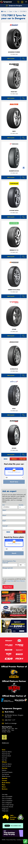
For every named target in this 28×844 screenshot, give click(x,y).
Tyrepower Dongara (15, 5)
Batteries (4, 770)
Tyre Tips (4, 760)
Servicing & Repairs (7, 772)
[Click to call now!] (18, 2)
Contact (4, 780)
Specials (4, 778)
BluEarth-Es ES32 (14, 171)
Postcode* (5, 526)
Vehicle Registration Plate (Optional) (9, 562)
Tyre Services (5, 774)
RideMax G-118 (14, 250)
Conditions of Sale (21, 839)
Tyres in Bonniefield (7, 796)
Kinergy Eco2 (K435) (14, 289)
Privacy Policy (10, 581)
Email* (4, 521)
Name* (4, 510)
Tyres (3, 750)
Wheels (4, 762)
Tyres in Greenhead (7, 800)
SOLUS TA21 (14, 91)
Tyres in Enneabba (7, 798)
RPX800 (14, 448)
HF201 (14, 408)
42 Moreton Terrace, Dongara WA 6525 (14, 716)
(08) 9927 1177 (10, 720)
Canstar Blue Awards (7, 807)
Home (4, 11)
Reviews (4, 789)
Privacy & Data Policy (11, 839)
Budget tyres (5, 809)
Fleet (3, 785)
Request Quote (8, 587)
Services (4, 768)
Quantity (21, 505)
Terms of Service (20, 581)
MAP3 (14, 131)
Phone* (4, 515)
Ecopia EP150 (14, 369)
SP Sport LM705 (14, 210)
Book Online (6, 782)
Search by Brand (6, 756)
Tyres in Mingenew (7, 802)
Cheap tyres (5, 811)
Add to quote (10, 58)
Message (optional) (7, 568)
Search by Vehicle (7, 752)
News (4, 787)
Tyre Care (4, 758)
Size (3, 505)
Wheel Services (6, 776)
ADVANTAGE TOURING (14, 52)
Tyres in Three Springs (7, 805)
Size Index (4, 794)
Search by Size (6, 754)
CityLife (14, 329)
